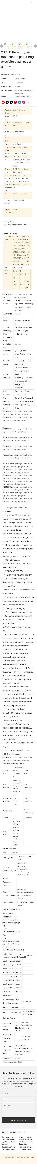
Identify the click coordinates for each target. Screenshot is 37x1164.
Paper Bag (23, 147)
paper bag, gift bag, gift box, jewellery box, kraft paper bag (18, 786)
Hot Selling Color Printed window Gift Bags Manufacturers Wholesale (9, 1148)
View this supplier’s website (12, 1062)
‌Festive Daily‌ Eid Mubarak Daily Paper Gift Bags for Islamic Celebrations (27, 1148)
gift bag (18, 310)
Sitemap (18, 1160)
